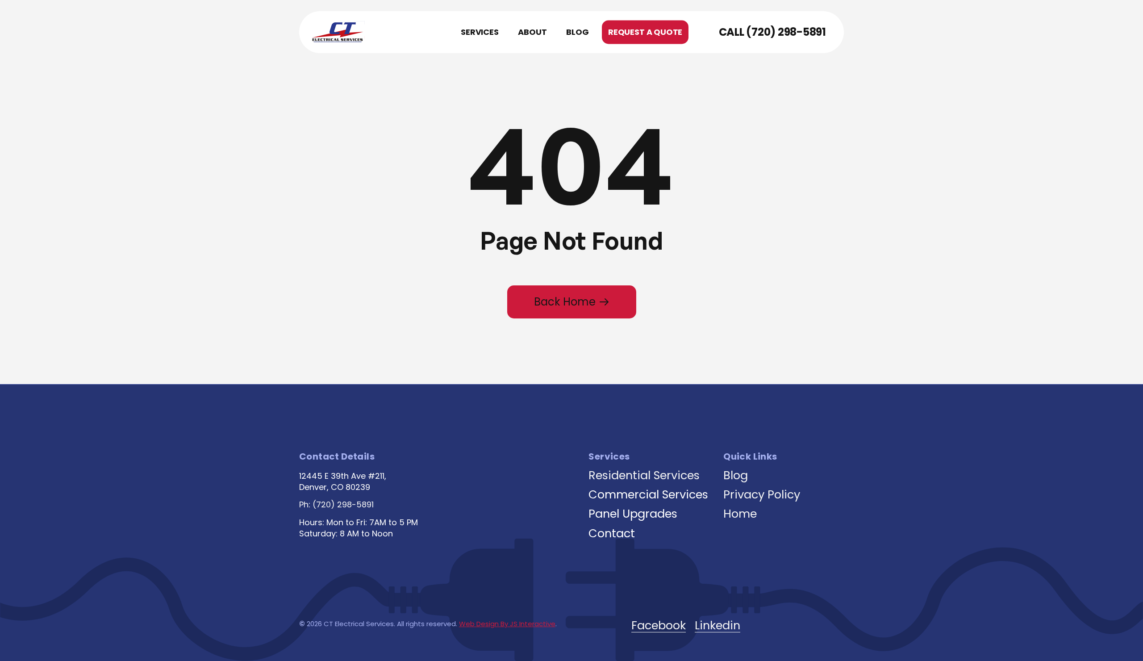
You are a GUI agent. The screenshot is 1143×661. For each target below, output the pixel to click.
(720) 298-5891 (786, 32)
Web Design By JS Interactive (507, 623)
